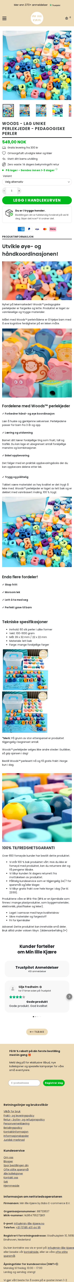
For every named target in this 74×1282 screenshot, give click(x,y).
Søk (6, 1181)
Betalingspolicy (13, 1128)
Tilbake (39, 1032)
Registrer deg (54, 1083)
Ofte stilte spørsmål (16, 1169)
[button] (5, 996)
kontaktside (31, 1252)
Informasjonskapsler (16, 1136)
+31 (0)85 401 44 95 (28, 1227)
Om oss (8, 1157)
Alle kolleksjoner (13, 1173)
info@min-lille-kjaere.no (29, 1223)
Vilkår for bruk (12, 1111)
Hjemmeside (11, 1185)
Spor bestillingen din (16, 1165)
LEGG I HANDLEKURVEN (37, 200)
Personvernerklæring (16, 1123)
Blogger (8, 1161)
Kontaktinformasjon (16, 1131)
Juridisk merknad (14, 1140)
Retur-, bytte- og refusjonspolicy (24, 1119)
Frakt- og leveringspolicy (19, 1115)
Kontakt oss (11, 1177)
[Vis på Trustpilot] (12, 988)
